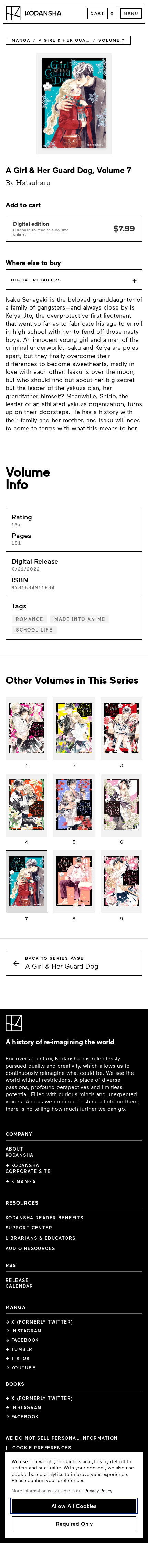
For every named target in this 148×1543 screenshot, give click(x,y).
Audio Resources (30, 1248)
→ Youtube (20, 1367)
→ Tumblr (19, 1349)
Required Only (74, 1523)
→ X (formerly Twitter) (39, 1322)
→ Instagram (24, 1331)
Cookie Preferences (41, 1447)
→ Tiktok (18, 1358)
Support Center (29, 1227)
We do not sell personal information (62, 1438)
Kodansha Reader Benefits (45, 1217)
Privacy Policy (98, 1490)
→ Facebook (22, 1340)
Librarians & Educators (41, 1238)
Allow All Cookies (74, 1505)
